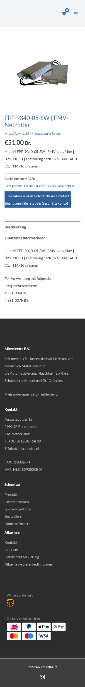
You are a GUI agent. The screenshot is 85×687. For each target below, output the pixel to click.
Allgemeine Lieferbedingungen (28, 564)
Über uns (12, 549)
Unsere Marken (17, 501)
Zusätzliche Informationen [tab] (25, 238)
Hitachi (10, 133)
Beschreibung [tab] (15, 227)
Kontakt (11, 542)
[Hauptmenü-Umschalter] (75, 13)
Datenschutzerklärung (22, 557)
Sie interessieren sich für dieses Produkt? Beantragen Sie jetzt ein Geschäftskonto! (38, 199)
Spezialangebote (18, 509)
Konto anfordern (17, 523)
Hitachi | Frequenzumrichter (39, 133)
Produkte (12, 494)
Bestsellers (13, 516)
